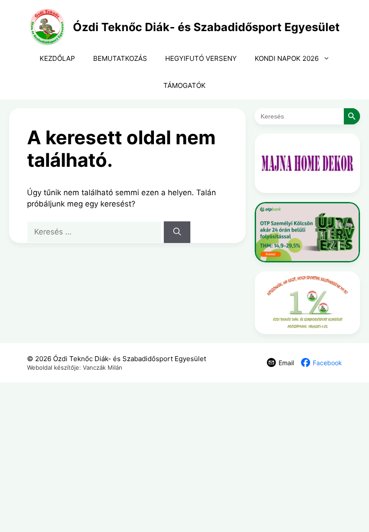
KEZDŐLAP (57, 58)
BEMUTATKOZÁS (120, 58)
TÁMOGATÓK (184, 85)
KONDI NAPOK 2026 (287, 58)
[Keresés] (177, 232)
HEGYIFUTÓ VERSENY (201, 58)
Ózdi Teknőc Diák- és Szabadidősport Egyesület (206, 27)
